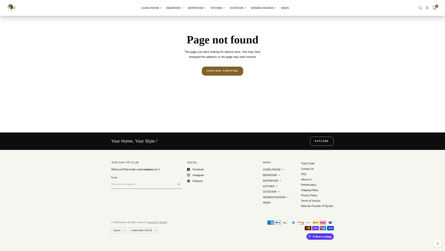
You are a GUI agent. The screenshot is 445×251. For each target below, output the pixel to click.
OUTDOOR (236, 7)
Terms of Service (310, 200)
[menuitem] (151, 8)
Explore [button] (322, 141)
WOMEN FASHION (262, 7)
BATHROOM (195, 7)
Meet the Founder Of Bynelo (317, 205)
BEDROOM (173, 7)
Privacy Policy (309, 195)
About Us (306, 179)
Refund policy (309, 184)
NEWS (285, 7)
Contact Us (307, 168)
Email (114, 177)
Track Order (308, 163)
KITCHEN (216, 7)
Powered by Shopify (157, 222)
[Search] (420, 8)
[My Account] (427, 8)
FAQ (303, 174)
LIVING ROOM (150, 7)
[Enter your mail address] (178, 184)
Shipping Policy (309, 190)
